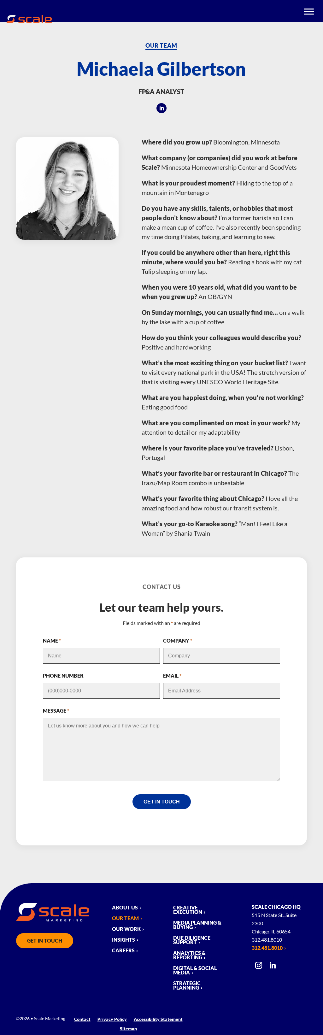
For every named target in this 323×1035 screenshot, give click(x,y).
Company (177, 641)
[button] (161, 108)
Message (56, 711)
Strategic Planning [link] (187, 986)
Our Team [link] (161, 45)
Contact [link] (82, 1019)
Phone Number (63, 676)
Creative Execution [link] (187, 910)
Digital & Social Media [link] (195, 970)
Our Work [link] (126, 929)
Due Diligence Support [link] (191, 940)
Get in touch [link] (44, 941)
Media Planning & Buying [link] (197, 925)
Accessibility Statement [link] (158, 1019)
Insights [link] (123, 940)
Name (52, 641)
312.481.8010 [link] (267, 948)
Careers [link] (123, 950)
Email (172, 676)
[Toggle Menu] (309, 10)
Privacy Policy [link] (112, 1019)
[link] (29, 21)
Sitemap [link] (128, 1028)
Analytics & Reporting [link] (189, 955)
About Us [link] (125, 907)
